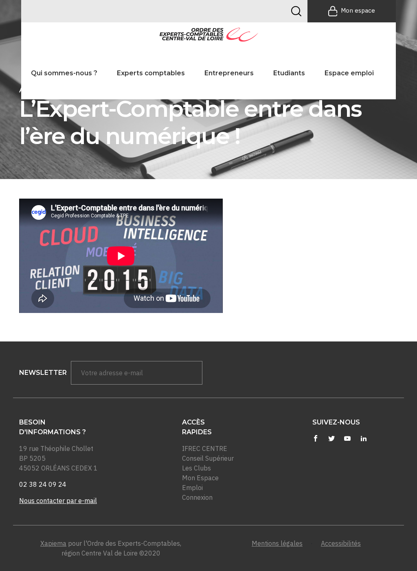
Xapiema (53, 543)
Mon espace (358, 10)
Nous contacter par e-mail (58, 501)
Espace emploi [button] (349, 73)
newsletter (43, 372)
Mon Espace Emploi (200, 483)
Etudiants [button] (289, 73)
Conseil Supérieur (208, 458)
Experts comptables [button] (151, 73)
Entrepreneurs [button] (229, 73)
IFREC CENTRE (204, 448)
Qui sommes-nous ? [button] (64, 73)
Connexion (197, 497)
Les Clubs (196, 468)
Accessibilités (341, 543)
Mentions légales (277, 543)
